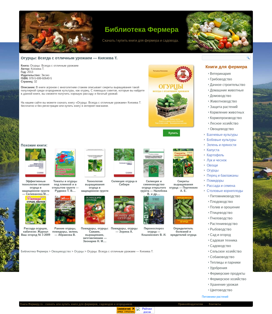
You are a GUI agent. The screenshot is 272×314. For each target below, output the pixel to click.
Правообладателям (190, 304)
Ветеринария (220, 73)
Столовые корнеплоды (225, 191)
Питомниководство (225, 196)
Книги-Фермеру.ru (31, 304)
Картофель (215, 155)
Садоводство (220, 246)
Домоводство (220, 96)
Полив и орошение (225, 207)
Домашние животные (227, 90)
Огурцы (213, 170)
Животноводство (223, 101)
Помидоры (215, 180)
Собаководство (222, 257)
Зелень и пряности (221, 145)
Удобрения (218, 268)
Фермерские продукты (227, 273)
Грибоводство (221, 79)
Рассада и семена (221, 186)
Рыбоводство (220, 229)
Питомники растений (215, 296)
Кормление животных (227, 112)
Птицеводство (221, 213)
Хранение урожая (224, 284)
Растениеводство (224, 224)
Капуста (213, 150)
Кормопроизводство (226, 118)
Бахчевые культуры (222, 134)
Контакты (215, 304)
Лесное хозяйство (224, 123)
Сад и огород (220, 235)
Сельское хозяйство (226, 251)
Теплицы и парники (225, 262)
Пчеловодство (221, 218)
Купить (173, 133)
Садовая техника (223, 240)
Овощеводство (222, 129)
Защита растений (224, 107)
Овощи (212, 165)
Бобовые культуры (221, 140)
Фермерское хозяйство (228, 279)
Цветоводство (221, 290)
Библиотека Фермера (141, 29)
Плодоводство (221, 201)
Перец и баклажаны (222, 175)
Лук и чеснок (217, 160)
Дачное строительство (227, 85)
